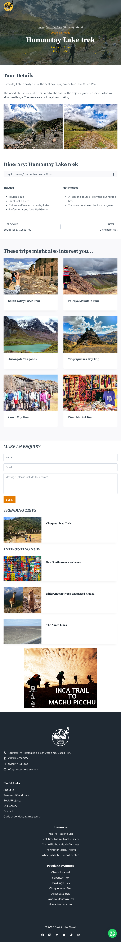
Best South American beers (63, 562)
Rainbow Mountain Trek (60, 899)
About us (9, 789)
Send (9, 499)
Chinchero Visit (108, 227)
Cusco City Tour (18, 417)
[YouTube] (64, 935)
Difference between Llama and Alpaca (70, 593)
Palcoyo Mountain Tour (83, 301)
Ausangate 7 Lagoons (22, 359)
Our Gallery (10, 806)
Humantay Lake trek (60, 904)
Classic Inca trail (60, 872)
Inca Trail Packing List (60, 833)
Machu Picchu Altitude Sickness (60, 844)
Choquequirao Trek (58, 523)
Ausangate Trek (60, 893)
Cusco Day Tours (60, 33)
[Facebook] (42, 935)
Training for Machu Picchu (60, 849)
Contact (8, 811)
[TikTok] (71, 935)
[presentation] (31, 276)
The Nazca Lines (56, 625)
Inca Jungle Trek (60, 883)
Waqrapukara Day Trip (83, 359)
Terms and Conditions (16, 795)
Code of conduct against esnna (22, 816)
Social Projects (12, 800)
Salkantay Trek (60, 877)
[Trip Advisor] (78, 935)
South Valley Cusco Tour (18, 227)
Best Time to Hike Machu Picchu (61, 839)
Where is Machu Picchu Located (60, 855)
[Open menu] (114, 6)
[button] (33, 126)
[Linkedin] (57, 935)
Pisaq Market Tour (80, 417)
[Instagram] (49, 935)
